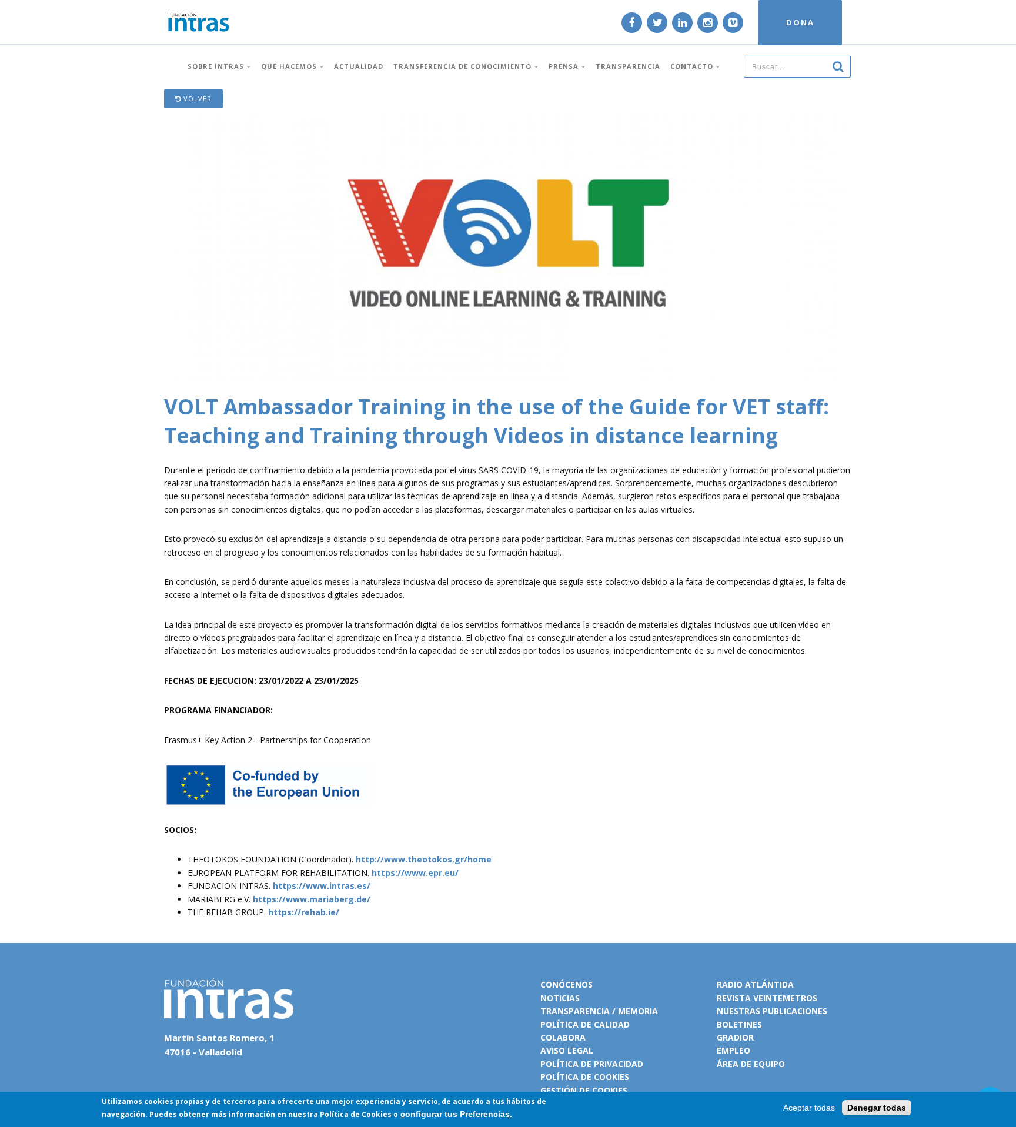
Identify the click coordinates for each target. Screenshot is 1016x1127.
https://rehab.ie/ (303, 912)
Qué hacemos (290, 66)
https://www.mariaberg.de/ (311, 899)
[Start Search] (837, 66)
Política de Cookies (356, 1114)
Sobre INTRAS (217, 66)
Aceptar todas (809, 1107)
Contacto (693, 66)
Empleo (733, 1050)
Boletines (739, 1024)
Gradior (735, 1037)
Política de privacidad (591, 1063)
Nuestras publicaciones (772, 1010)
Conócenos (566, 984)
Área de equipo (751, 1063)
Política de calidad (585, 1024)
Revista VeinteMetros (767, 998)
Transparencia (628, 66)
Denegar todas (876, 1107)
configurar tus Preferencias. (456, 1114)
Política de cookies (584, 1076)
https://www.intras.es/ (321, 885)
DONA (800, 22)
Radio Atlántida (755, 984)
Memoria (638, 1010)
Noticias (560, 998)
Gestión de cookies (583, 1090)
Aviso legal (566, 1050)
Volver (196, 98)
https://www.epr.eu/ (415, 872)
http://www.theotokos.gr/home (424, 859)
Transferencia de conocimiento (463, 66)
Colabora (563, 1037)
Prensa (565, 66)
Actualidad (358, 66)
